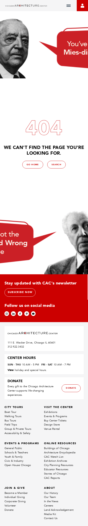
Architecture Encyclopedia (60, 452)
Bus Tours (10, 420)
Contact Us (51, 518)
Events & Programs (55, 416)
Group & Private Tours (18, 429)
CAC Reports (52, 478)
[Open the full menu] (68, 6)
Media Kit (50, 514)
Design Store (52, 424)
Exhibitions (50, 412)
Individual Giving (15, 497)
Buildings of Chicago (57, 448)
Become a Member (16, 493)
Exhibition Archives (55, 461)
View (11, 370)
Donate (9, 510)
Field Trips (11, 424)
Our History (51, 493)
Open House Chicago (18, 465)
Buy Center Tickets (55, 420)
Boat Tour (10, 412)
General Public (13, 448)
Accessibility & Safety (17, 433)
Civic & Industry (14, 461)
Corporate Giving (15, 501)
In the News (51, 501)
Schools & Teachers (16, 452)
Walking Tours (13, 416)
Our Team (50, 497)
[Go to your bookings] (82, 5)
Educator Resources (56, 469)
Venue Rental (52, 429)
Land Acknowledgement (58, 510)
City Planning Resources (58, 465)
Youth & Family (14, 456)
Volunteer (10, 505)
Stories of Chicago (55, 473)
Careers (48, 505)
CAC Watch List (53, 456)
